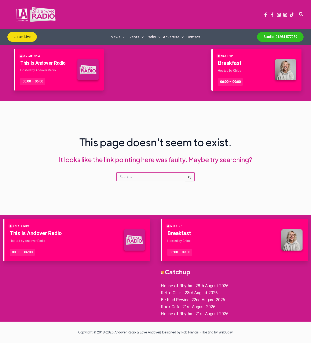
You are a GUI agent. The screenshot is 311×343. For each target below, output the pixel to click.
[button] (301, 14)
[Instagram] (279, 15)
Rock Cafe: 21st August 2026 (188, 306)
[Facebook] (265, 15)
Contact (193, 37)
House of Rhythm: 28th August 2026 (194, 285)
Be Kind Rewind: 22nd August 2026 (193, 299)
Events (133, 37)
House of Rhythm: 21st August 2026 (194, 313)
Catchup (177, 272)
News (116, 37)
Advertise (171, 37)
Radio (151, 37)
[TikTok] (292, 15)
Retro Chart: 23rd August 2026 (189, 292)
